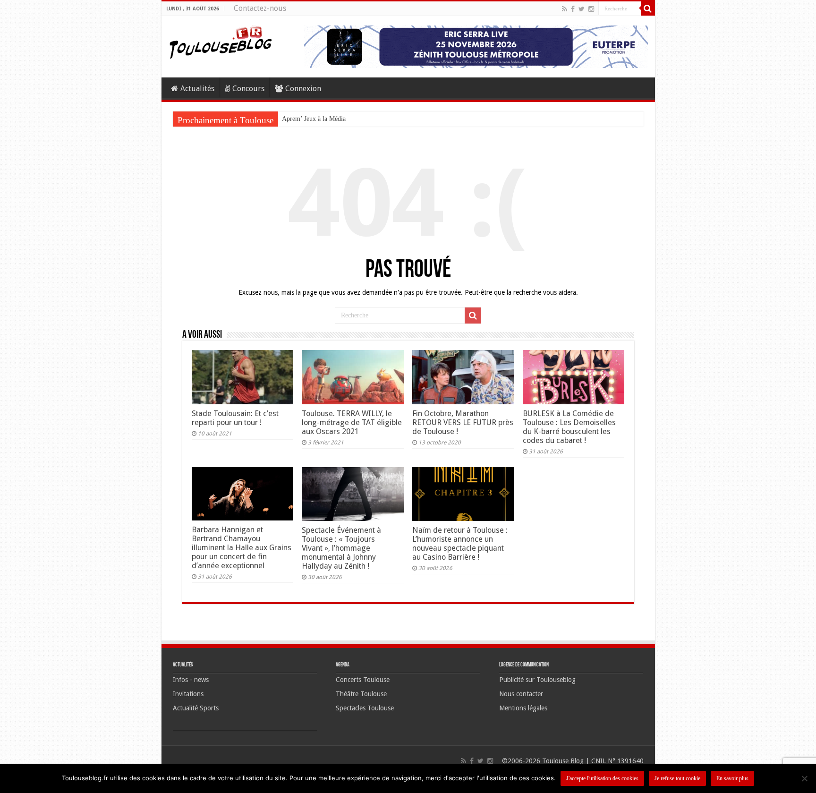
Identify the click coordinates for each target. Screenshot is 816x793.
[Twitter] (582, 9)
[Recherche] (648, 8)
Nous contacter (521, 694)
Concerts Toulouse (363, 679)
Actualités (197, 88)
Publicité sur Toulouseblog (537, 679)
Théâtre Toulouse (361, 694)
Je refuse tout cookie (677, 778)
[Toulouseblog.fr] (220, 41)
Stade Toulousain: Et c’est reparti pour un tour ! (235, 418)
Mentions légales (523, 708)
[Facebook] (573, 9)
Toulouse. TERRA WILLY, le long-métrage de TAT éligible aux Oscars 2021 (352, 422)
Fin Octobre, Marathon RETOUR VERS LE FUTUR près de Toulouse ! (462, 422)
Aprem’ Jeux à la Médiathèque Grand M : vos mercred (354, 118)
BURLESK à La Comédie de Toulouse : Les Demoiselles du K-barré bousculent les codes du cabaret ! (569, 427)
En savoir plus (732, 778)
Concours (248, 88)
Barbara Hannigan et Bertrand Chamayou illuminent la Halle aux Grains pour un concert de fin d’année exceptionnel (241, 547)
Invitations (188, 694)
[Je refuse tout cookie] (804, 778)
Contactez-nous (260, 8)
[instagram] (591, 9)
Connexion (303, 88)
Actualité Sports (196, 708)
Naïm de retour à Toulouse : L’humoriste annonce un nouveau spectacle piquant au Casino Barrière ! (460, 544)
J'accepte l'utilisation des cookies (602, 778)
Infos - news (191, 679)
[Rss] (564, 9)
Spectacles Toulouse (365, 708)
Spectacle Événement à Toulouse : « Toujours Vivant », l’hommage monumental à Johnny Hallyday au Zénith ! (341, 548)
